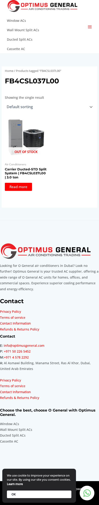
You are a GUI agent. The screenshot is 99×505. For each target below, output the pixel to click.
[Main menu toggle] (89, 26)
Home (9, 71)
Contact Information (15, 323)
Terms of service (12, 317)
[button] (87, 493)
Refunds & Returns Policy (19, 329)
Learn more (15, 484)
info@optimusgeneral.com (24, 345)
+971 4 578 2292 (16, 357)
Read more (18, 186)
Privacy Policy (10, 311)
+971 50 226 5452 (17, 351)
